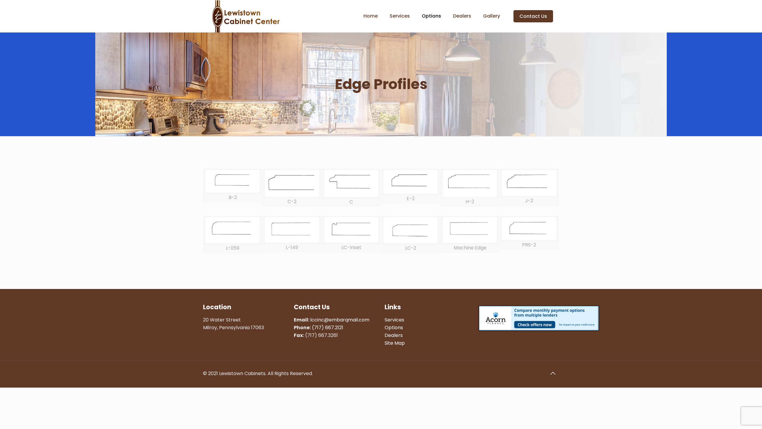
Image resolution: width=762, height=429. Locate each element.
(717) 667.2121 (327, 327)
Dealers (394, 335)
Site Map (395, 343)
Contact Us (533, 16)
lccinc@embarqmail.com (339, 319)
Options (394, 327)
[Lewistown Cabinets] (246, 16)
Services (394, 319)
